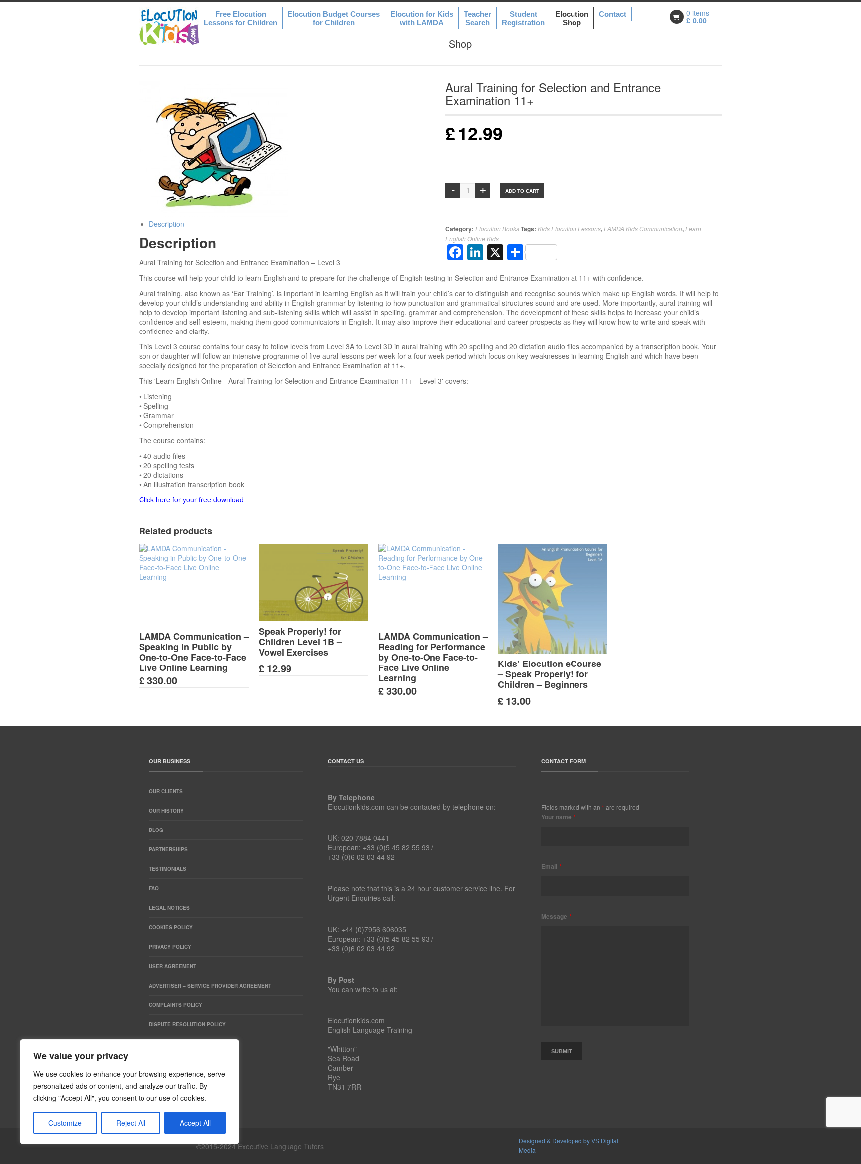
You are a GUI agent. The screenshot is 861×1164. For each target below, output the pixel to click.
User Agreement (172, 966)
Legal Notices (169, 907)
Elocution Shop (571, 18)
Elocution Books (497, 228)
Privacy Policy (170, 946)
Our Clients (166, 791)
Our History (166, 810)
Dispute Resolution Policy (187, 1024)
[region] (129, 1091)
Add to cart (522, 191)
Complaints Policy (175, 1004)
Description (166, 224)
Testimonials (167, 868)
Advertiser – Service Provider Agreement (210, 985)
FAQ (154, 888)
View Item (201, 626)
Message (556, 916)
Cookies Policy (171, 927)
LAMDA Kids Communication (643, 228)
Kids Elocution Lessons (569, 228)
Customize (65, 1123)
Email (551, 866)
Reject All (130, 1123)
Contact (612, 14)
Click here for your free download (191, 499)
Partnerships (168, 849)
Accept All (195, 1123)
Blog (156, 830)
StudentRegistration (523, 18)
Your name (558, 816)
